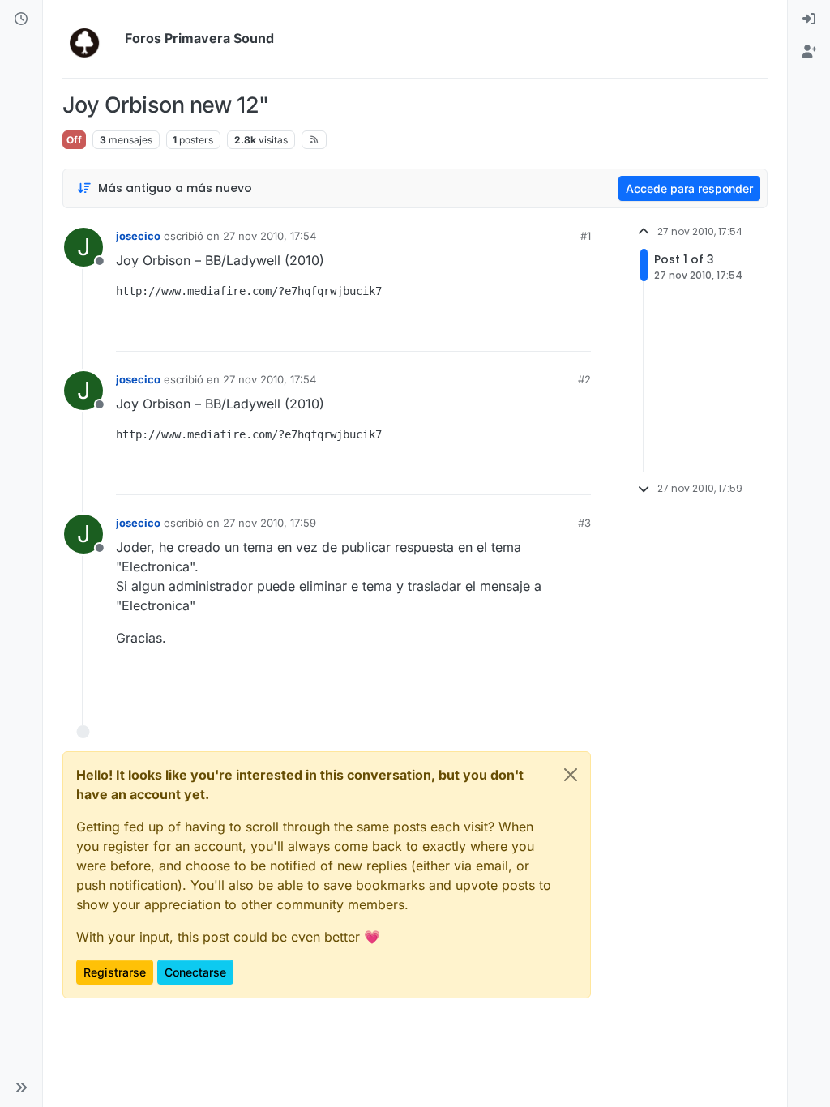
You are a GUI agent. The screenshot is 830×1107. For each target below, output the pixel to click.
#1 (585, 235)
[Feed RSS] (314, 139)
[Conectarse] (809, 19)
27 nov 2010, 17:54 (269, 235)
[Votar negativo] (544, 331)
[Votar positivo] (488, 331)
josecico (138, 235)
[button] (21, 1088)
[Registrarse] (809, 52)
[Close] (570, 774)
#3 (584, 522)
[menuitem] (809, 19)
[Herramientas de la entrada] (577, 331)
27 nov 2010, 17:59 (269, 522)
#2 (584, 379)
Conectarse (195, 972)
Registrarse (114, 972)
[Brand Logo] (90, 38)
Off (74, 140)
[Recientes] (21, 19)
